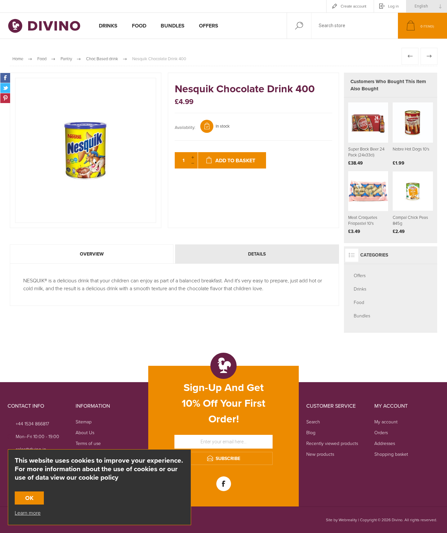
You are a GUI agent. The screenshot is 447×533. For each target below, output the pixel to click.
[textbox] (355, 26)
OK (29, 498)
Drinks (360, 289)
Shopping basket (391, 454)
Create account (353, 6)
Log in (393, 6)
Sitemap (84, 421)
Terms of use (88, 443)
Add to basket (375, 126)
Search (313, 421)
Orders (381, 432)
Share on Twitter (5, 88)
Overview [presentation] (92, 254)
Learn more (28, 513)
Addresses (384, 443)
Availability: (185, 127)
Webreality (348, 520)
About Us (85, 432)
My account (386, 421)
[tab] (92, 254)
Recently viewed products (332, 443)
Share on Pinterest (5, 98)
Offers (360, 275)
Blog (310, 432)
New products (320, 454)
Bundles (362, 315)
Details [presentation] (257, 254)
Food (359, 302)
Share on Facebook (5, 78)
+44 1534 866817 (32, 423)
